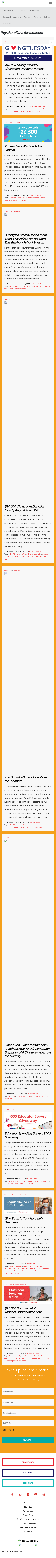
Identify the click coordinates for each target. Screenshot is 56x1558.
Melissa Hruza (32, 1179)
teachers (22, 200)
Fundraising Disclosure (28, 1523)
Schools (47, 17)
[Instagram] (20, 1494)
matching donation (22, 1358)
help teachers (34, 1268)
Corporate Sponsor (15, 198)
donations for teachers (31, 198)
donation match (29, 109)
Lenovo (42, 198)
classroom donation (16, 109)
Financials (28, 1507)
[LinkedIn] (28, 1494)
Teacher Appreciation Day (39, 1358)
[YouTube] (35, 1494)
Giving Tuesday (34, 111)
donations (31, 825)
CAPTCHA (8, 1430)
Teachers (7, 24)
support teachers (35, 1271)
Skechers (25, 1271)
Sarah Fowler (32, 1264)
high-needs (45, 1268)
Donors (27, 17)
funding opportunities (20, 111)
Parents (37, 17)
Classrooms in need (30, 1266)
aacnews (12, 1096)
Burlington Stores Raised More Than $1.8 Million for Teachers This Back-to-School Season (25, 238)
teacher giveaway (11, 200)
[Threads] (43, 1494)
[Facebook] (12, 1494)
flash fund (8, 1098)
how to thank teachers (12, 1271)
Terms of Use (28, 1511)
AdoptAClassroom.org (14, 1551)
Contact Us (28, 1503)
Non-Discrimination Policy (28, 1527)
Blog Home (8, 11)
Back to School (14, 286)
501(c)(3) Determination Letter (28, 1519)
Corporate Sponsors (12, 17)
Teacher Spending (26, 1184)
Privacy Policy (28, 1515)
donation (19, 1096)
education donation (21, 289)
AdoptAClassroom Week (18, 554)
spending (46, 1181)
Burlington (24, 286)
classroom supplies (15, 1266)
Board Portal (28, 1531)
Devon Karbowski (35, 195)
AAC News (20, 11)
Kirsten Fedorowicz (39, 106)
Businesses (34, 11)
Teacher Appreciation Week (15, 1361)
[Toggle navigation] (50, 3)
